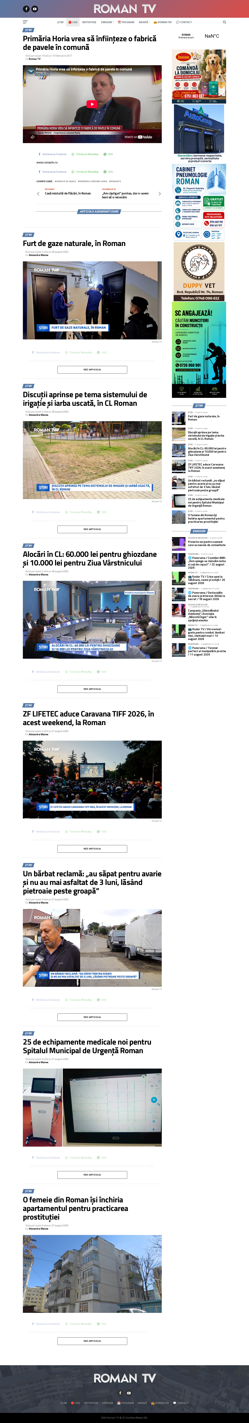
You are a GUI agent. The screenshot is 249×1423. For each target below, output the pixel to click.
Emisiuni (106, 22)
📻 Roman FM (162, 22)
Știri (60, 22)
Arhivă (143, 22)
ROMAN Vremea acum (199, 36)
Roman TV (34, 59)
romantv (115, 181)
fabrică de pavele (66, 181)
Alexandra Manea (38, 255)
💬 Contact (184, 22)
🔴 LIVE (73, 22)
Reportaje (89, 22)
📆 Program (126, 22)
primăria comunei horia (93, 181)
